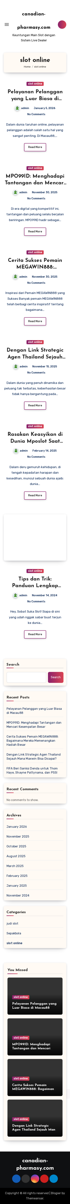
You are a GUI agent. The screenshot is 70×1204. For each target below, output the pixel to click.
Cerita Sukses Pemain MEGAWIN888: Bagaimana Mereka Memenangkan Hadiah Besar (32, 740)
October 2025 (16, 846)
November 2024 (18, 895)
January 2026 (17, 826)
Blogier (56, 1193)
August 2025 (16, 856)
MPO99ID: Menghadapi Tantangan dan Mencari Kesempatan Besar (35, 183)
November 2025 (18, 836)
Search (13, 665)
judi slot (12, 923)
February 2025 (17, 876)
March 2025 (15, 866)
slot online (35, 83)
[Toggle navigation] (7, 24)
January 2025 (17, 885)
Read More (35, 147)
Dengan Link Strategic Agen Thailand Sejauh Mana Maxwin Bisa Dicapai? (34, 756)
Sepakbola (14, 933)
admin (25, 108)
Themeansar (34, 1198)
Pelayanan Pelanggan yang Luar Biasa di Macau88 (35, 98)
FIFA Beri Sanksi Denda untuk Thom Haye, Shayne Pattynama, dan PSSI (32, 770)
